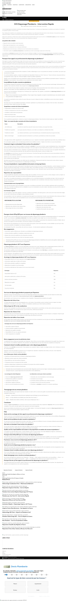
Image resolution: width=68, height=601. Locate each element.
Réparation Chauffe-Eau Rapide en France (14, 524)
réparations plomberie (8, 470)
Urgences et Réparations (34, 21)
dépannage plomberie (34, 85)
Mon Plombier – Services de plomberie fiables (14, 520)
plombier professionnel (18, 50)
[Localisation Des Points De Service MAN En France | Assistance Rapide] (13, 502)
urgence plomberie (9, 246)
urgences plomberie (39, 296)
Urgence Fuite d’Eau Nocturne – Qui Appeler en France (17, 508)
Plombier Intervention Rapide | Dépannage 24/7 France (17, 492)
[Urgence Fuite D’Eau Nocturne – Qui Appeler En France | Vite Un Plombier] (19, 506)
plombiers (8, 153)
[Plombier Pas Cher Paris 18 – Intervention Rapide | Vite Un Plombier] (15, 494)
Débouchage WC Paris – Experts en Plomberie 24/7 (16, 512)
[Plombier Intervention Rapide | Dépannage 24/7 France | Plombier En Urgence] (15, 490)
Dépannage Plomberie (48, 54)
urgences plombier (28, 470)
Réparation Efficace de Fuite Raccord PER (14, 500)
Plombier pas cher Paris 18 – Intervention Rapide (15, 496)
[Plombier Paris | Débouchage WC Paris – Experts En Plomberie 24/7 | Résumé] (15, 510)
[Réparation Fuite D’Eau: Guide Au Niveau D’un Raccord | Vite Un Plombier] (21, 527)
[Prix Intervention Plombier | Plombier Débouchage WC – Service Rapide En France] (15, 514)
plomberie (12, 53)
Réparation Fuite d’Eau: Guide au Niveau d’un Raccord (17, 528)
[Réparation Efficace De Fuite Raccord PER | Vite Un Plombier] (13, 498)
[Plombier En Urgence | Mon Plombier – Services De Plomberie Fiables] (14, 518)
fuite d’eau (44, 250)
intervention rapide (51, 36)
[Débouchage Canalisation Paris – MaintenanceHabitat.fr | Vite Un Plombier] (22, 482)
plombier (49, 62)
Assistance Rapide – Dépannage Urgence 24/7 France (17, 504)
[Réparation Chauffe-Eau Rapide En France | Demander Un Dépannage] (15, 523)
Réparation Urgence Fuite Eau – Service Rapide (15, 487)
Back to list (4, 475)
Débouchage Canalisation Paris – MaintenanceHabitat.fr (17, 483)
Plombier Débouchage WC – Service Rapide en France (17, 516)
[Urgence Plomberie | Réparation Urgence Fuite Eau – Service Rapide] (14, 486)
